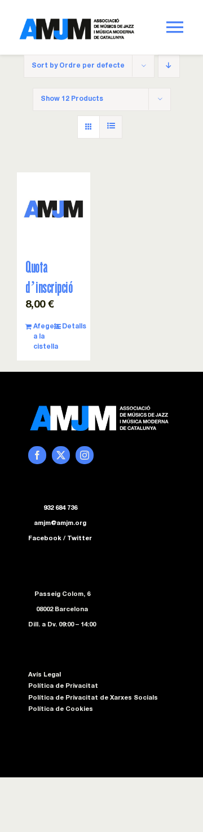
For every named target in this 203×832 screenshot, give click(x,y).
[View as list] (111, 127)
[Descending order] (169, 66)
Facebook (44, 539)
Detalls (72, 326)
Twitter (79, 539)
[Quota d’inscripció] (53, 209)
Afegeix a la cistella (43, 336)
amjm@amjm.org (60, 523)
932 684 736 (60, 508)
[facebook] (37, 455)
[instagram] (85, 455)
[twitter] (61, 455)
